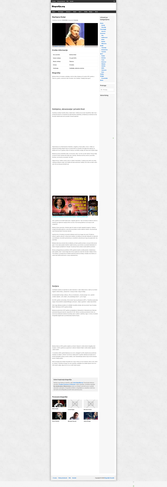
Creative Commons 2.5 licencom (67, 384)
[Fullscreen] (96, 200)
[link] (54, 197)
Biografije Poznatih (109, 478)
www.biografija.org (78, 382)
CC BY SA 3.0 (61, 46)
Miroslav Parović (72, 421)
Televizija (76, 20)
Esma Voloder (55, 421)
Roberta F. (56, 46)
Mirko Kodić (55, 408)
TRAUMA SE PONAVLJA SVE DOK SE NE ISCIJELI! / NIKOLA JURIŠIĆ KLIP (69, 198)
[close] (84, 481)
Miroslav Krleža (88, 409)
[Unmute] (90, 200)
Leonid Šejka (71, 409)
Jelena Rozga (87, 421)
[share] (85, 197)
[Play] (89, 200)
